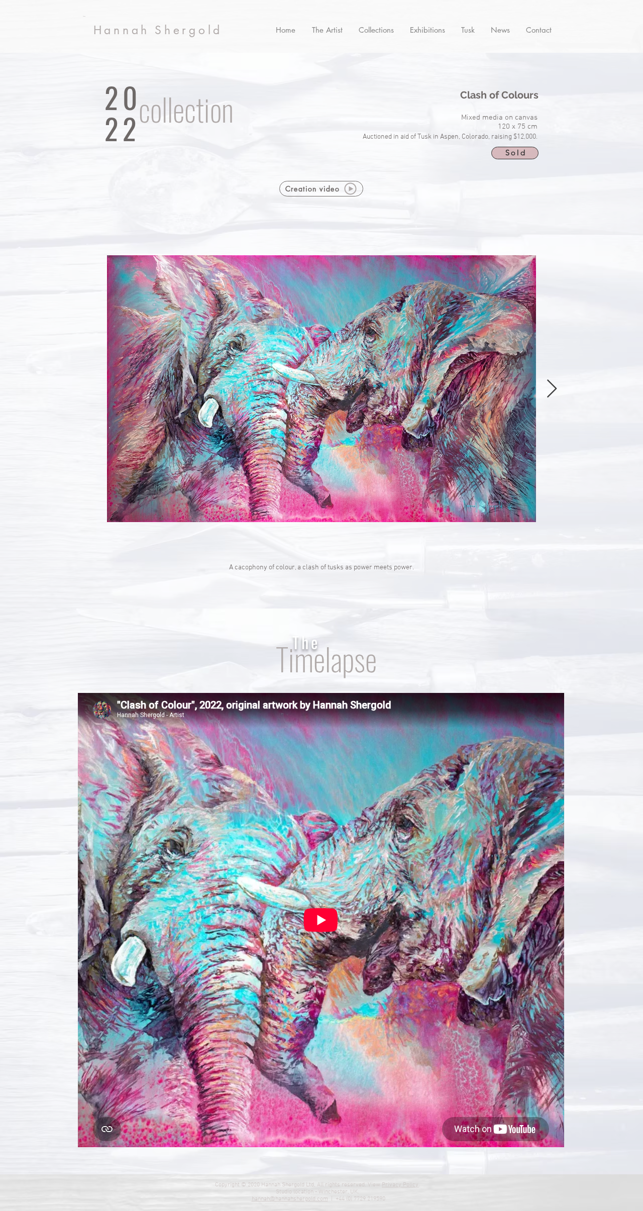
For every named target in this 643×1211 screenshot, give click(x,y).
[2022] (177, 115)
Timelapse (326, 658)
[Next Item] (552, 389)
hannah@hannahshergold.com (290, 1198)
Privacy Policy (400, 1184)
